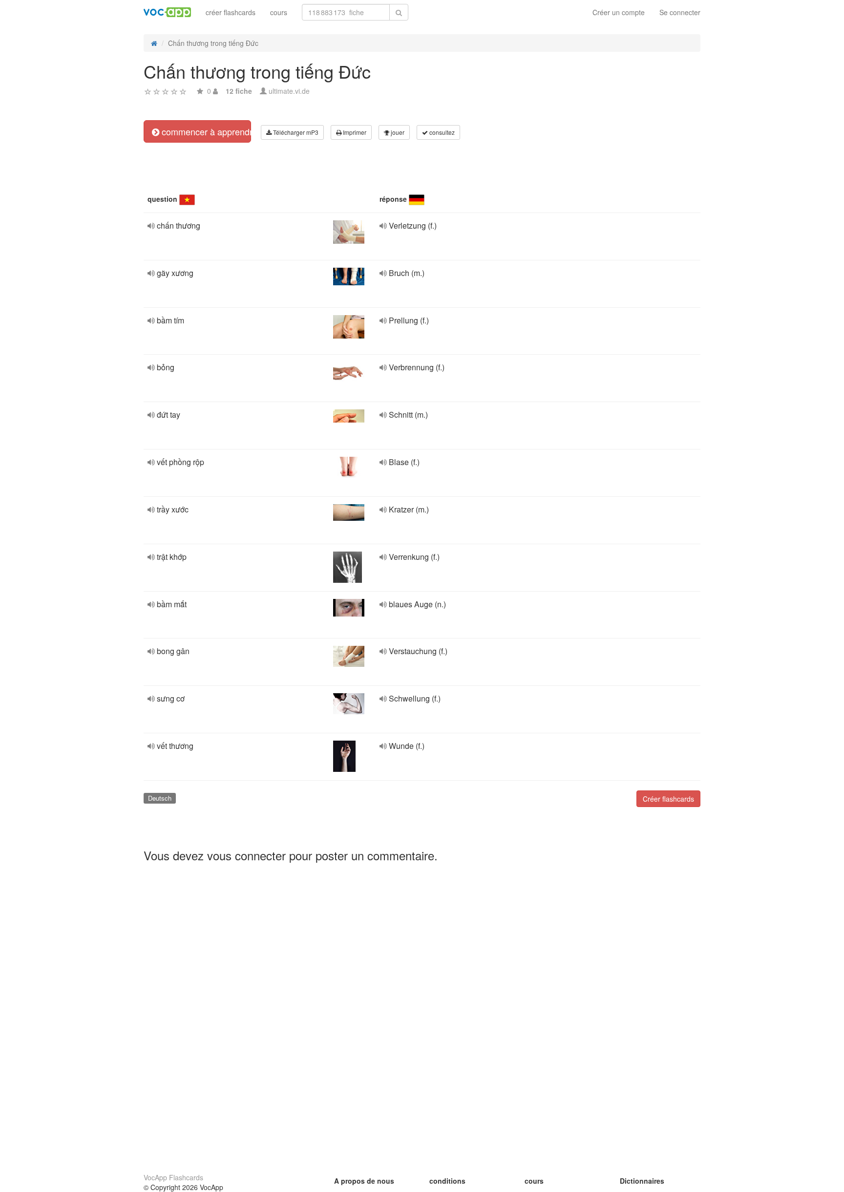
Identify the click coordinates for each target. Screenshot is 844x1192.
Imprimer (353, 132)
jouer (396, 132)
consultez (441, 132)
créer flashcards (230, 12)
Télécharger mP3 (295, 132)
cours (278, 12)
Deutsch (159, 798)
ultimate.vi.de (289, 91)
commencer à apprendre (205, 131)
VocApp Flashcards (173, 1177)
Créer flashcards (668, 799)
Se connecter (679, 12)
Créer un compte (618, 12)
